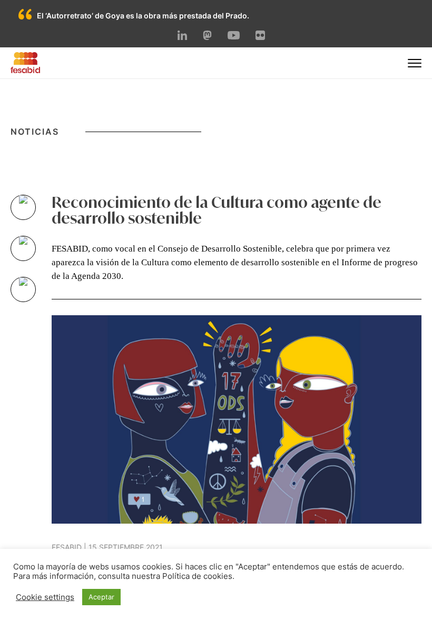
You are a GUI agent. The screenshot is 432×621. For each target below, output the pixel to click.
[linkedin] (182, 37)
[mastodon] (207, 37)
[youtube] (233, 36)
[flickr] (260, 37)
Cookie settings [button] (45, 597)
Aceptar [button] (101, 597)
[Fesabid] (25, 70)
